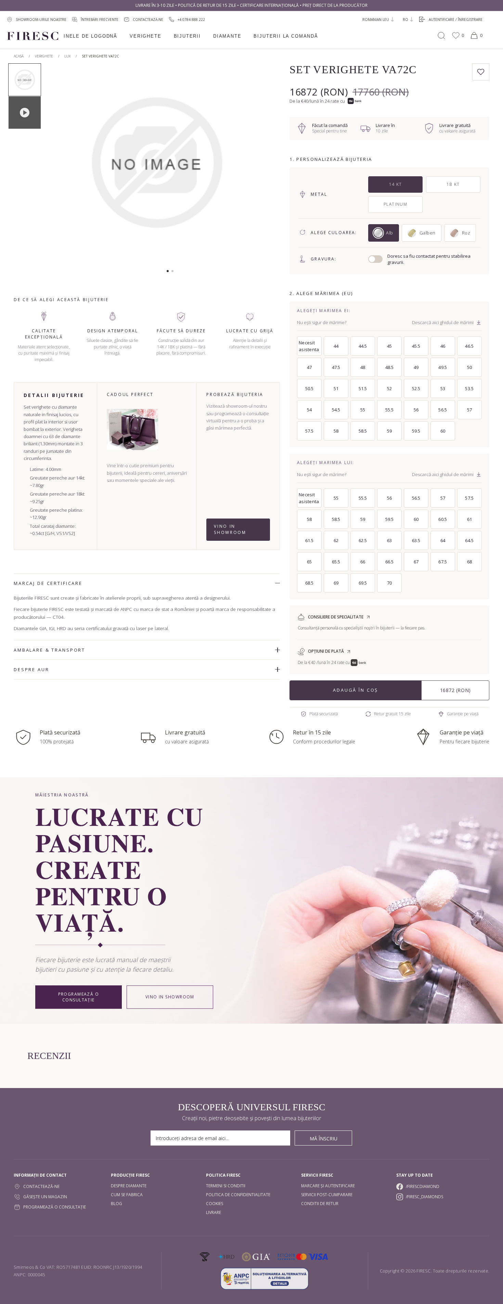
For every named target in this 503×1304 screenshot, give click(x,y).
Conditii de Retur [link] (319, 1203)
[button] (168, 271)
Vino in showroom (230, 529)
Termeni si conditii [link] (225, 1186)
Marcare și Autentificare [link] (328, 1186)
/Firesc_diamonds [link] (424, 1197)
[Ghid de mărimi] (479, 322)
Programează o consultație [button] (54, 1207)
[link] (187, 19)
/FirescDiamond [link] (422, 1186)
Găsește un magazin (45, 1197)
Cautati (441, 35)
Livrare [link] (213, 1212)
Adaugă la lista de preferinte (480, 71)
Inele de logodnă (90, 36)
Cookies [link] (214, 1203)
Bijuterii (187, 36)
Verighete (145, 36)
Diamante (227, 36)
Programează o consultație (78, 997)
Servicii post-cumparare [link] (326, 1195)
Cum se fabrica (127, 1195)
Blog (116, 1203)
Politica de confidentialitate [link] (238, 1195)
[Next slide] (254, 166)
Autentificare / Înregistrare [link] (455, 19)
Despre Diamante (128, 1186)
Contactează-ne (41, 1186)
